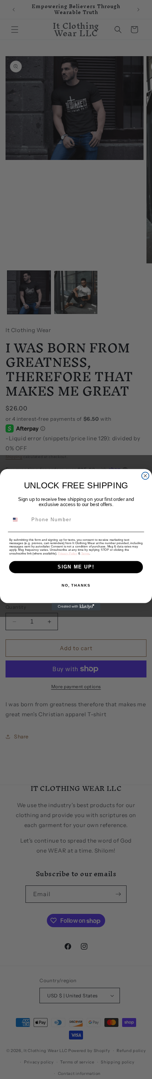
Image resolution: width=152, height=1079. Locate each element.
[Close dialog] (145, 475)
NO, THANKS (76, 585)
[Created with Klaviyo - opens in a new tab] (76, 606)
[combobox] (19, 519)
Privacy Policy (67, 553)
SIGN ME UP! (76, 566)
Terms (85, 553)
